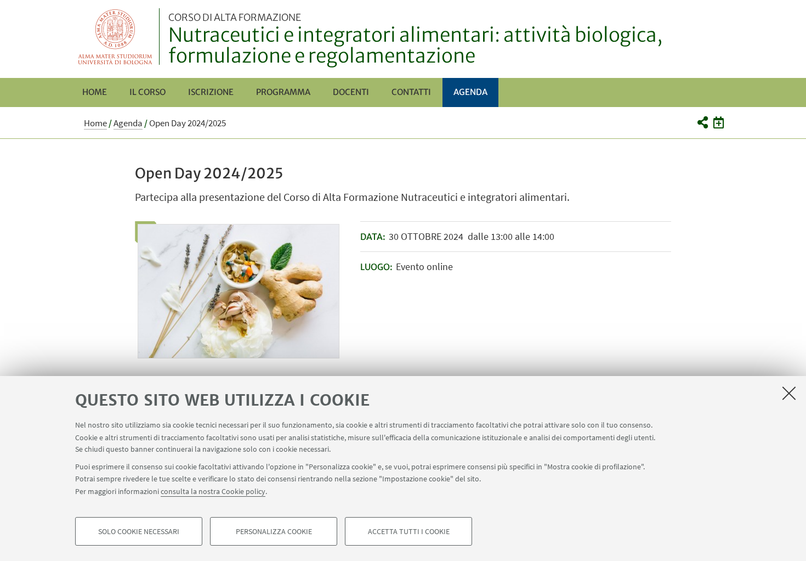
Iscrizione (211, 92)
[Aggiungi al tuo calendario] (718, 122)
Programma (283, 92)
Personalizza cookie (274, 531)
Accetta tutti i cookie (409, 531)
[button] (702, 122)
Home (94, 92)
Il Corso (147, 92)
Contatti (411, 92)
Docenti (351, 92)
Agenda (470, 92)
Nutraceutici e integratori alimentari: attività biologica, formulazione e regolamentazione (415, 40)
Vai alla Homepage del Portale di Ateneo (115, 36)
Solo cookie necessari (138, 531)
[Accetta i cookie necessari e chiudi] (789, 393)
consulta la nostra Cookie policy (213, 491)
